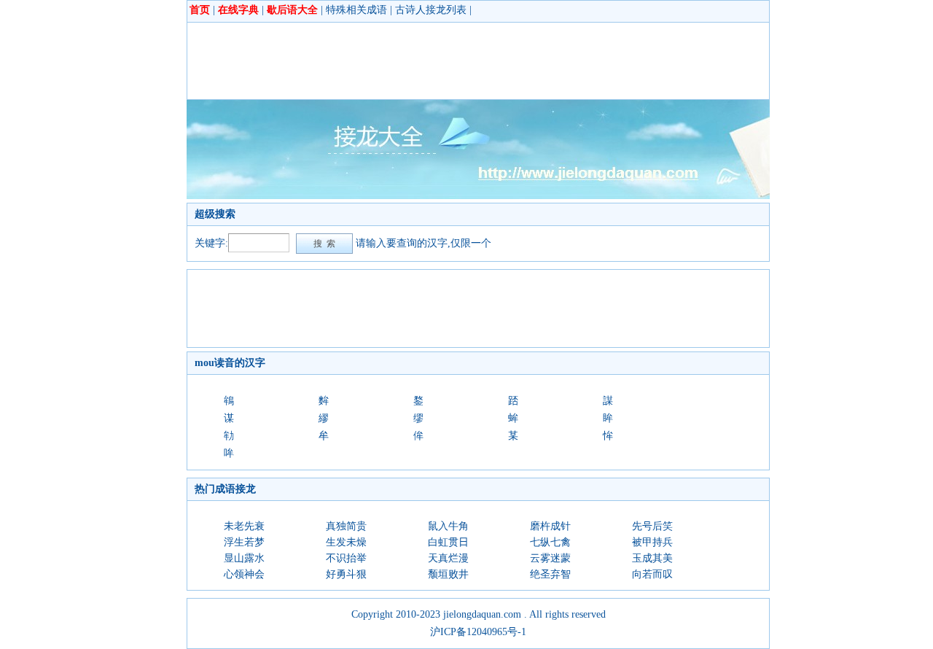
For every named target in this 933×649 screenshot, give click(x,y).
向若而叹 (652, 574)
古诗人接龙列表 (430, 9)
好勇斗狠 (346, 574)
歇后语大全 (292, 9)
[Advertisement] (460, 60)
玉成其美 (652, 558)
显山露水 (244, 558)
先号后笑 (652, 526)
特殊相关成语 (356, 9)
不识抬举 (346, 558)
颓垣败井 (448, 574)
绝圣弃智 (550, 574)
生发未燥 (346, 542)
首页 (200, 9)
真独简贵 (346, 526)
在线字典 (238, 9)
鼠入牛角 (448, 526)
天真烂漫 (448, 558)
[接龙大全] (478, 195)
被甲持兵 (652, 542)
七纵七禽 (550, 542)
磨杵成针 (550, 526)
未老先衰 (244, 526)
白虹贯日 (448, 542)
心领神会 (244, 574)
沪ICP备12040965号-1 (478, 631)
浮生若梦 (244, 542)
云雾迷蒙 (550, 558)
